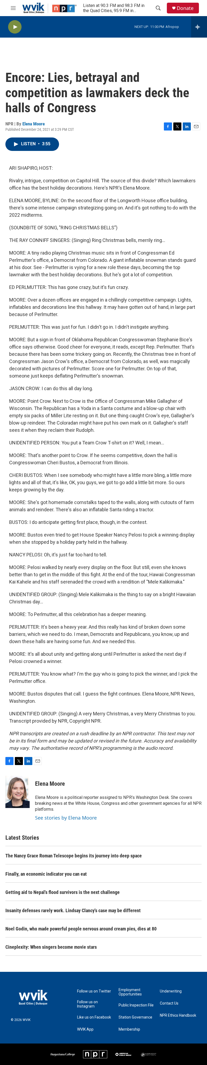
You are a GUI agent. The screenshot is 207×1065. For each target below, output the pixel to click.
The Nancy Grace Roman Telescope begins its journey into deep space (73, 855)
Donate (185, 8)
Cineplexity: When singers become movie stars (51, 947)
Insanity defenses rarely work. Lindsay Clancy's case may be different (73, 910)
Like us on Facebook (94, 1017)
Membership (129, 1029)
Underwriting (171, 991)
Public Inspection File (136, 1005)
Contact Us (169, 1003)
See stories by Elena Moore (66, 817)
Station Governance (135, 1017)
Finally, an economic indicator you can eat (46, 874)
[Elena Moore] (17, 792)
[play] (15, 27)
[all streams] (199, 27)
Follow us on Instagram (87, 1004)
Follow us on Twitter (94, 991)
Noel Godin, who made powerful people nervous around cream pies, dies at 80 (81, 929)
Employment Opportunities (130, 992)
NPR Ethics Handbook (178, 1015)
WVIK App (85, 1029)
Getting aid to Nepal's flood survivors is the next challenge (62, 892)
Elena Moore (33, 123)
